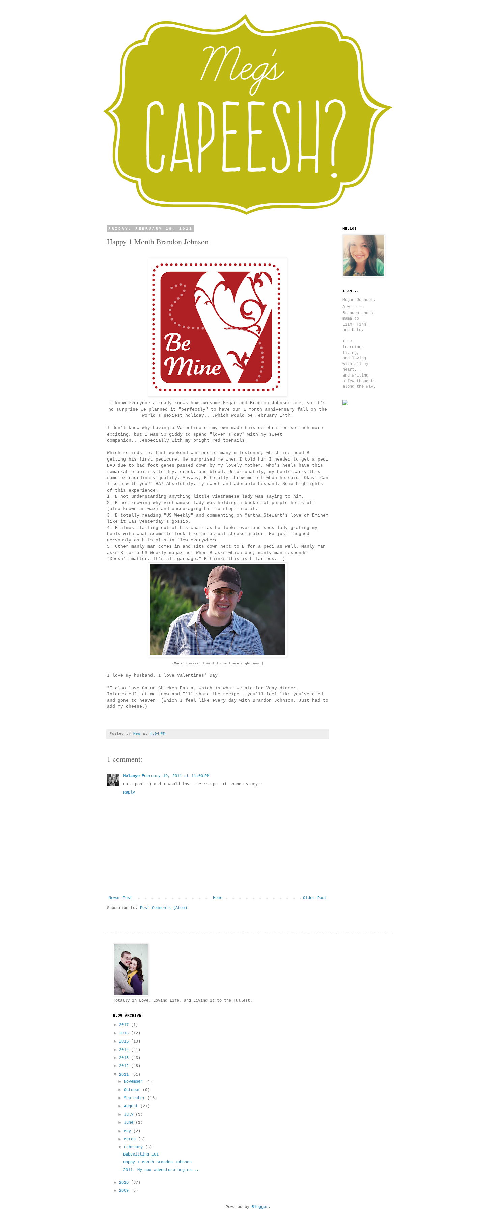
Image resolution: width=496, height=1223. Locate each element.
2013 (125, 1058)
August (132, 1106)
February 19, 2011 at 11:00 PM (175, 776)
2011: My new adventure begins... (161, 1170)
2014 (125, 1050)
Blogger (260, 1207)
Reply (129, 792)
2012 (125, 1066)
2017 (125, 1025)
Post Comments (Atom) (163, 908)
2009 (125, 1190)
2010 (125, 1182)
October (133, 1090)
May (128, 1131)
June (130, 1122)
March (131, 1139)
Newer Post (120, 898)
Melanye (131, 776)
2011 (125, 1074)
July (130, 1114)
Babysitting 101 (141, 1154)
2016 (125, 1033)
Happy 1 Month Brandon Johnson (157, 1162)
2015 (125, 1041)
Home (217, 898)
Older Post (315, 898)
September (135, 1098)
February (134, 1147)
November (134, 1081)
